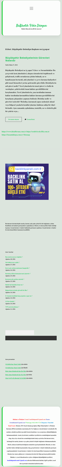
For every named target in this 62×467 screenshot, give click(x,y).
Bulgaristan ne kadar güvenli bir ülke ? (16, 290)
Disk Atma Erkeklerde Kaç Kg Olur (15, 371)
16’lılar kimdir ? (10, 301)
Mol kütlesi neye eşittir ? (12, 262)
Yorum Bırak (31, 119)
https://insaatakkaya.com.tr (12, 134)
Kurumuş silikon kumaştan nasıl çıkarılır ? (18, 274)
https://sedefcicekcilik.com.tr (37, 131)
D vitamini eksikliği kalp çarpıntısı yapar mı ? (18, 296)
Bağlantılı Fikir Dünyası (31, 25)
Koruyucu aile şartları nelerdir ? (14, 279)
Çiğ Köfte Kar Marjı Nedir (13, 364)
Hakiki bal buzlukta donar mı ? (14, 285)
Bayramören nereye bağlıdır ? (14, 257)
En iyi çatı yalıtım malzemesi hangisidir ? (17, 268)
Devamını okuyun (15, 120)
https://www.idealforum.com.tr (14, 131)
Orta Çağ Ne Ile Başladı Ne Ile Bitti (15, 378)
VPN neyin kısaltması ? (12, 307)
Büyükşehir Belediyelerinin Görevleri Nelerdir (27, 59)
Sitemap (26, 134)
